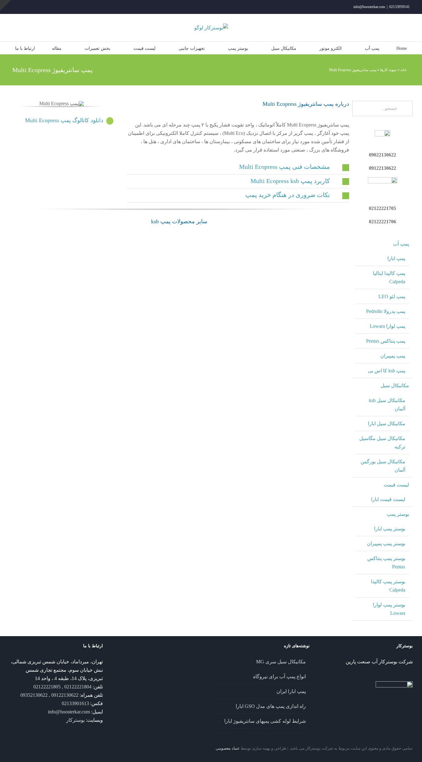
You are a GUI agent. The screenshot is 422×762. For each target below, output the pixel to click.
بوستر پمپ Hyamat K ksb (308, 302)
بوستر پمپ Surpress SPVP (222, 258)
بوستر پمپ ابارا (389, 528)
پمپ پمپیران (392, 355)
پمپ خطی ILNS (136, 560)
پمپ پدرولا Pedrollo (385, 311)
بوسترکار (75, 720)
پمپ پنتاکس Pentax (385, 341)
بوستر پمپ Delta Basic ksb (222, 413)
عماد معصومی (228, 748)
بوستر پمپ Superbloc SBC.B (308, 339)
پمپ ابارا (396, 258)
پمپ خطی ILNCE (308, 523)
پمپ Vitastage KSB (222, 560)
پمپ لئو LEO (391, 296)
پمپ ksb (50, 245)
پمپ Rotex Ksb (308, 486)
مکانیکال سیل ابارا (386, 423)
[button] (238, 167)
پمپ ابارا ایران (291, 691)
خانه (403, 70)
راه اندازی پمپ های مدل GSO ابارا (271, 706)
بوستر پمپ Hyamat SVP (50, 413)
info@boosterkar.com (369, 7)
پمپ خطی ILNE (308, 560)
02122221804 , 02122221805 (62, 686)
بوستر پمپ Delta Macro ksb (222, 302)
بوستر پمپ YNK (50, 258)
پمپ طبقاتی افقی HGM (136, 449)
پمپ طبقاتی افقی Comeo (222, 523)
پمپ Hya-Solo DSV (50, 560)
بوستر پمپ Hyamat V (136, 413)
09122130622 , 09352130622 (49, 695)
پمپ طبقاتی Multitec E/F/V (308, 413)
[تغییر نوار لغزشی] (5, 5)
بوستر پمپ (398, 514)
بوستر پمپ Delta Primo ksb (308, 376)
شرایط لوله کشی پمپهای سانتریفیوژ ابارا (265, 721)
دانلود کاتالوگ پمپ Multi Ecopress (64, 120)
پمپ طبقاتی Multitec (308, 449)
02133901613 (75, 703)
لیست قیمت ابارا (388, 499)
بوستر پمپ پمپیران (386, 543)
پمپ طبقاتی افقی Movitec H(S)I (50, 449)
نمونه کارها (388, 70)
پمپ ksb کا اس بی (386, 370)
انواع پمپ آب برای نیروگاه (279, 676)
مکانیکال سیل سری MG (281, 661)
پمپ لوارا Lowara (387, 326)
